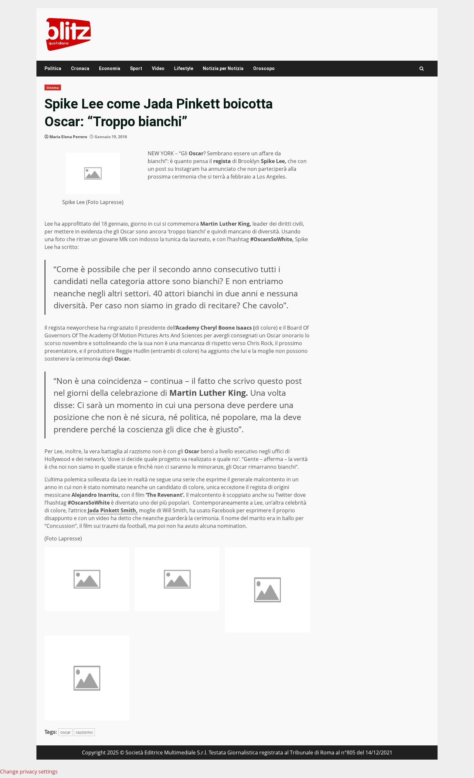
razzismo (84, 732)
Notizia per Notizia (223, 68)
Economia (109, 68)
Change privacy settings (29, 771)
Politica (52, 68)
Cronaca (80, 68)
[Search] (422, 68)
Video (158, 68)
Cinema (52, 87)
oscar (65, 732)
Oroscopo (264, 68)
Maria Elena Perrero (68, 136)
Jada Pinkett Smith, (113, 510)
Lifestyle (183, 68)
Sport (136, 68)
